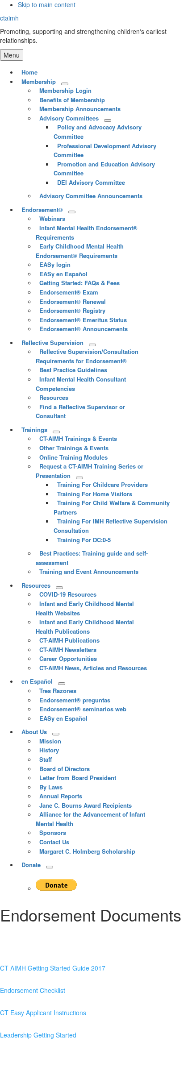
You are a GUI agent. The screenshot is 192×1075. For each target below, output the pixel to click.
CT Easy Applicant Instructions (43, 1012)
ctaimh (9, 17)
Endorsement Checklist (32, 990)
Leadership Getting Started (38, 1034)
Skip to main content (46, 4)
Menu (12, 54)
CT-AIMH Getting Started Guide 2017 (52, 967)
